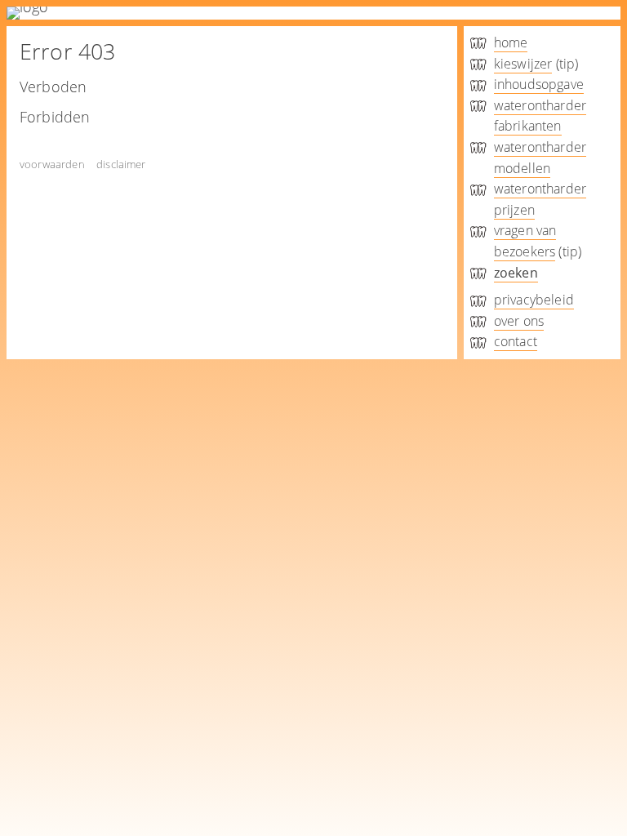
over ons (519, 321)
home (511, 42)
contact (515, 341)
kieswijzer (523, 64)
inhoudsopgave (539, 84)
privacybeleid (534, 300)
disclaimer (121, 164)
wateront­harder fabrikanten (540, 116)
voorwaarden (52, 164)
